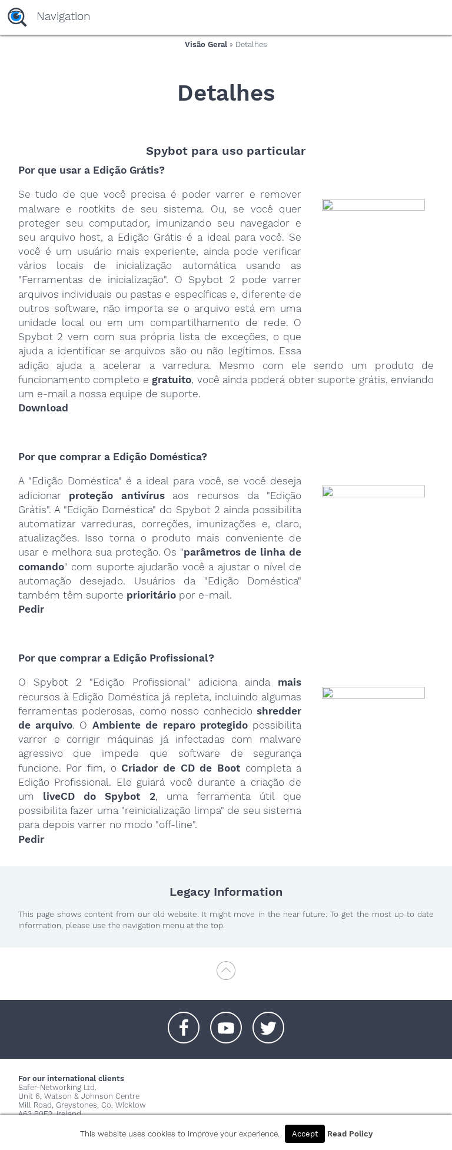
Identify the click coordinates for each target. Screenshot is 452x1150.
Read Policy (350, 1133)
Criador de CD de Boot (180, 768)
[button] (184, 1021)
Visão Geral (206, 44)
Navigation (63, 16)
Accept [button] (305, 1133)
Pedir (31, 609)
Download (43, 408)
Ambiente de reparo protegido (170, 725)
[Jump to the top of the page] (226, 976)
